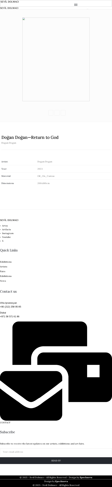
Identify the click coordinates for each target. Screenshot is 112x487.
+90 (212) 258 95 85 (10, 306)
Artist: (4, 161)
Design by (56, 481)
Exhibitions (6, 261)
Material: (6, 176)
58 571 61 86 (12, 316)
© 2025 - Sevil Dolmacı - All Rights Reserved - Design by (56, 477)
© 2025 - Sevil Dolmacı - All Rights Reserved (56, 485)
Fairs (2, 271)
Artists (3, 266)
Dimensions (7, 183)
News (3, 280)
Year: (4, 168)
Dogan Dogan (8, 142)
